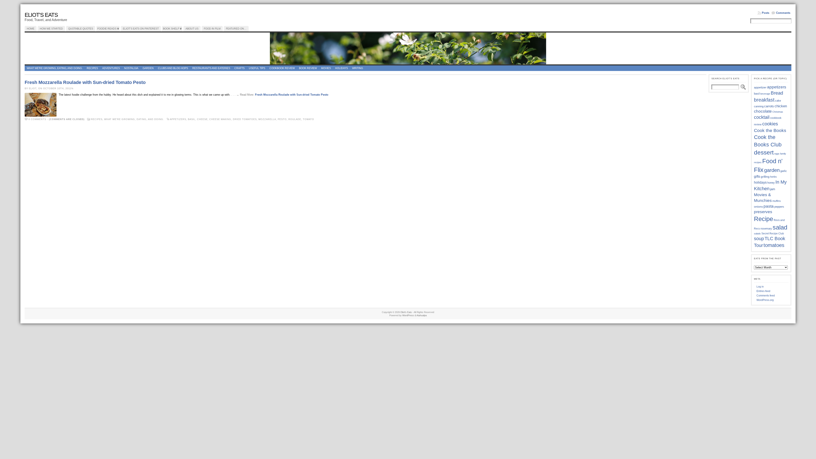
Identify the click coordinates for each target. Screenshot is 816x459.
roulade (294, 119)
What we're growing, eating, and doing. (54, 68)
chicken (781, 106)
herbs (773, 176)
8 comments (37, 119)
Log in (760, 286)
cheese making (220, 119)
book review (308, 68)
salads (757, 233)
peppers (779, 206)
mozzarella (267, 119)
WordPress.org (765, 300)
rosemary (766, 228)
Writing (357, 68)
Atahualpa (421, 315)
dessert (764, 152)
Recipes (92, 68)
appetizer (760, 87)
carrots (769, 106)
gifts (757, 176)
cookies (770, 123)
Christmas (777, 111)
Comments (783, 12)
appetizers (178, 119)
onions (758, 206)
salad (780, 227)
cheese (202, 119)
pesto (282, 119)
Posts (765, 12)
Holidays (341, 68)
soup (759, 238)
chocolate (763, 111)
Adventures (111, 68)
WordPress (408, 315)
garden (772, 170)
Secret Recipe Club (772, 233)
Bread (777, 93)
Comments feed (765, 295)
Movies (326, 68)
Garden (148, 68)
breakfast (764, 100)
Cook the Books (770, 130)
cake (778, 100)
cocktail (761, 117)
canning (759, 106)
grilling (765, 176)
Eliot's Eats (41, 15)
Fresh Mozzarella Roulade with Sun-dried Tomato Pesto (85, 82)
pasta (769, 206)
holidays (760, 182)
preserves (763, 212)
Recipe (763, 218)
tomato (308, 119)
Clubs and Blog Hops (173, 68)
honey (771, 182)
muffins (776, 201)
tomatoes (774, 245)
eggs (776, 153)
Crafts (239, 68)
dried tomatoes (245, 119)
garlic (783, 171)
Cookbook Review (282, 68)
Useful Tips (257, 68)
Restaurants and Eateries (211, 68)
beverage (765, 93)
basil (191, 119)
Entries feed (763, 291)
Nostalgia (131, 68)
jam (772, 189)
